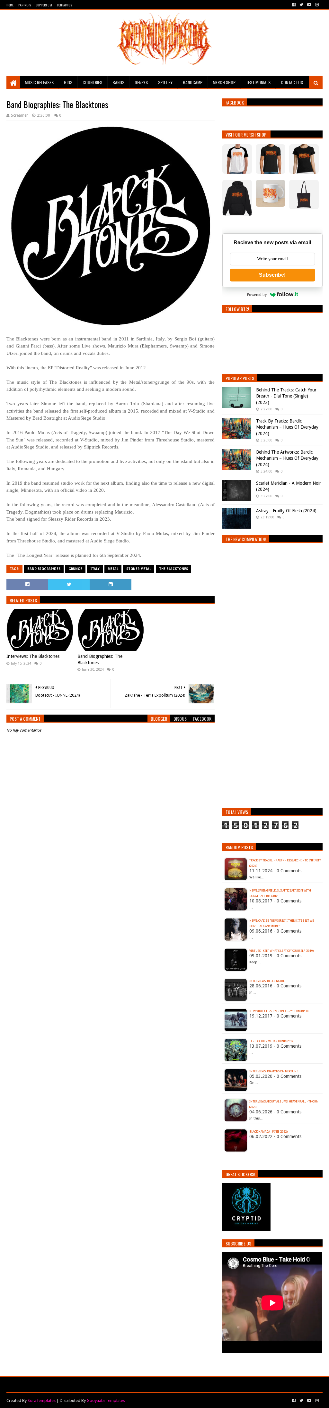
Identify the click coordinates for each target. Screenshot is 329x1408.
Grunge (75, 569)
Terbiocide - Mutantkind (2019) (271, 1041)
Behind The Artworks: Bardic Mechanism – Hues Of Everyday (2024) (287, 458)
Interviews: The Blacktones (32, 656)
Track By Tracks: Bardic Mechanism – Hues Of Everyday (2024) (287, 427)
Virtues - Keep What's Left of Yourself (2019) (281, 950)
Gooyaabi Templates (106, 1400)
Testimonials (258, 82)
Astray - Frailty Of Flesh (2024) (286, 510)
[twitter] (301, 5)
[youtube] (309, 5)
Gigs (68, 82)
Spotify (165, 82)
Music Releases (39, 82)
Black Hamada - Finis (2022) (268, 1131)
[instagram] (316, 5)
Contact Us (64, 5)
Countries (92, 82)
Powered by (257, 294)
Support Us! (44, 5)
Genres (141, 82)
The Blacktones (173, 569)
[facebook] (294, 5)
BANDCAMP (192, 82)
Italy (95, 569)
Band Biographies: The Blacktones (99, 659)
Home (9, 5)
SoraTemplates (42, 1400)
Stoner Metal (138, 569)
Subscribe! (272, 275)
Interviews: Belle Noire (267, 981)
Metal (113, 569)
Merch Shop (224, 82)
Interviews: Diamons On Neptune (273, 1071)
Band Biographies (43, 569)
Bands (118, 82)
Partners (24, 5)
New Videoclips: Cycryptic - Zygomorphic (279, 1011)
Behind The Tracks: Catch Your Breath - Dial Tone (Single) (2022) (286, 396)
